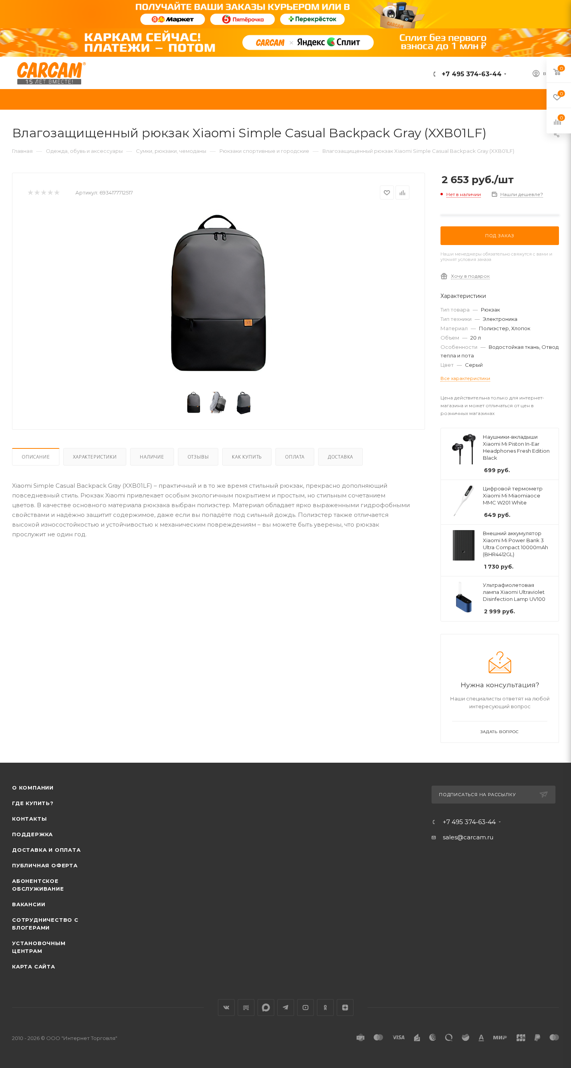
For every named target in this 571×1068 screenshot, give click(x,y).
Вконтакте (226, 1007)
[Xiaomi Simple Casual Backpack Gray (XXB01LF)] (218, 296)
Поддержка (32, 834)
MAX (266, 1007)
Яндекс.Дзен (345, 1007)
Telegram (285, 1007)
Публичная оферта (45, 865)
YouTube (305, 1007)
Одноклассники (325, 1007)
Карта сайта (33, 966)
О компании (33, 787)
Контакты (29, 819)
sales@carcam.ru (468, 837)
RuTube (246, 1007)
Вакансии (28, 904)
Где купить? (33, 803)
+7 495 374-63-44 (470, 74)
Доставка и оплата (46, 850)
